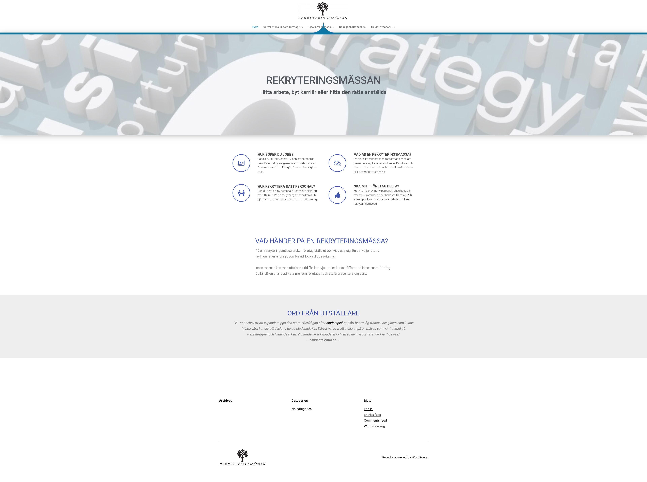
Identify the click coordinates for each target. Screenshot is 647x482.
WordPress (419, 457)
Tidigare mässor (381, 27)
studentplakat (336, 323)
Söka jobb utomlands (352, 27)
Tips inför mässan (319, 27)
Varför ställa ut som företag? (281, 27)
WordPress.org (374, 426)
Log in (368, 409)
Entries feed (372, 414)
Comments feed (375, 420)
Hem (255, 27)
